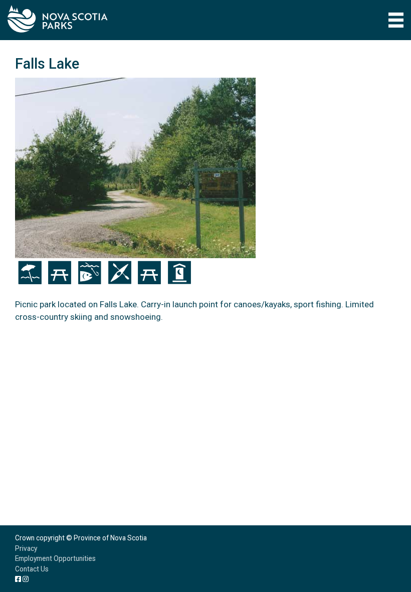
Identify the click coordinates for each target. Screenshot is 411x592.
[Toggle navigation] (396, 20)
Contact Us (32, 569)
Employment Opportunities (55, 558)
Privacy (26, 548)
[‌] (18, 579)
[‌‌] (26, 579)
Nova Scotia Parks (58, 19)
